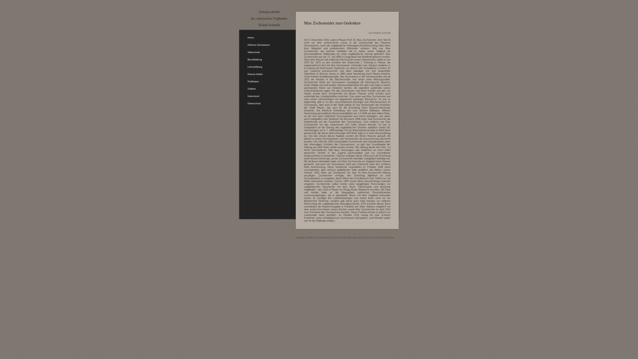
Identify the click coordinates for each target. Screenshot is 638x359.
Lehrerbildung (255, 66)
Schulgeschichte (269, 11)
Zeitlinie (252, 88)
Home (251, 37)
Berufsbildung (255, 59)
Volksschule (254, 52)
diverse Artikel (255, 74)
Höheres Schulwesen (259, 45)
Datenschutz (254, 103)
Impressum (253, 96)
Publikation (253, 81)
